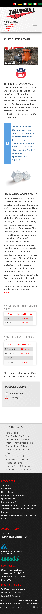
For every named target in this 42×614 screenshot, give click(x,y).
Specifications (8, 498)
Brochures (6, 488)
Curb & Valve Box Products (18, 436)
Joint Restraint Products (17, 439)
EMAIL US (6, 30)
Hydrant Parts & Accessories (19, 466)
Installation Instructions (12, 495)
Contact (5, 533)
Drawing (14, 397)
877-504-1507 (18, 576)
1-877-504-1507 (18, 589)
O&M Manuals (8, 492)
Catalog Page (16, 393)
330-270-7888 (14, 592)
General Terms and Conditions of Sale (19, 505)
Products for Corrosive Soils (19, 442)
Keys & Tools (11, 432)
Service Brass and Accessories (20, 469)
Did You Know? (8, 502)
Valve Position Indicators (17, 456)
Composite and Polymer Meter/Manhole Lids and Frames (17, 449)
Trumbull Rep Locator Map (14, 536)
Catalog (5, 485)
